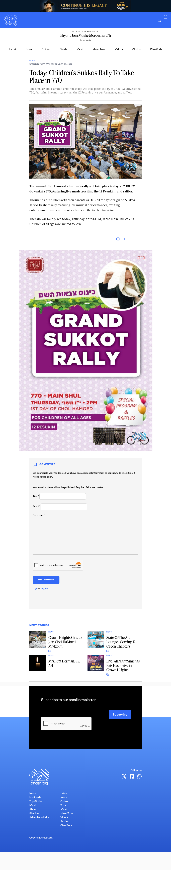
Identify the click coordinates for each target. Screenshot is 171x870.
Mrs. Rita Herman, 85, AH (64, 663)
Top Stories (35, 801)
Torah (63, 49)
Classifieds (156, 49)
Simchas (34, 813)
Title (36, 496)
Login (35, 589)
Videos (119, 49)
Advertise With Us (39, 817)
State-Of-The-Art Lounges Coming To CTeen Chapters (121, 642)
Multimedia (35, 797)
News (29, 49)
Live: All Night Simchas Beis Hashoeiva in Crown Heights (123, 665)
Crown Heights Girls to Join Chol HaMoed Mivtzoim (65, 642)
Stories (136, 49)
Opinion (46, 49)
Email (36, 507)
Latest (12, 49)
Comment (39, 516)
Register (45, 589)
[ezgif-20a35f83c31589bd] (85, 6)
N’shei (79, 49)
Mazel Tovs (99, 49)
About (32, 809)
